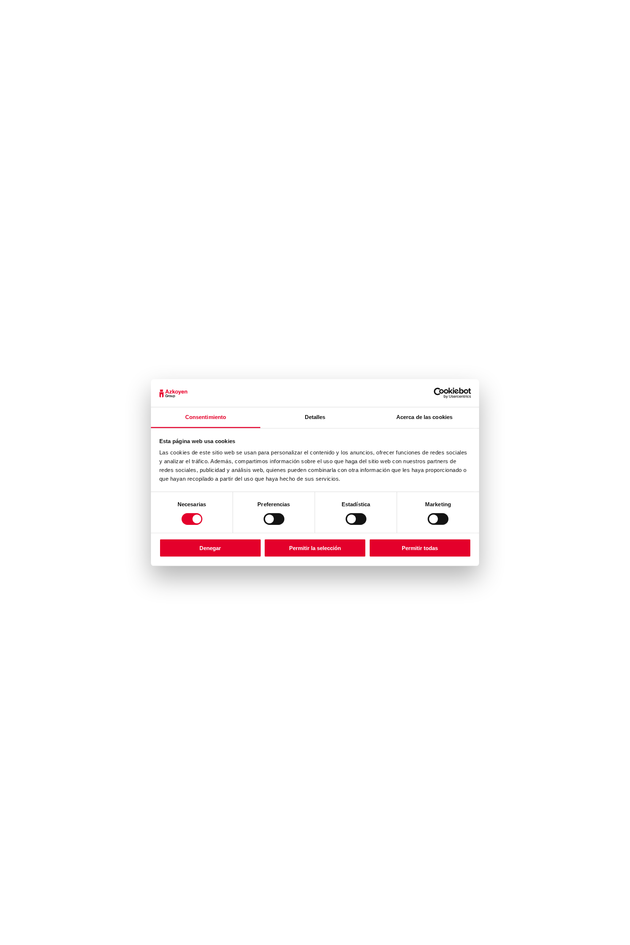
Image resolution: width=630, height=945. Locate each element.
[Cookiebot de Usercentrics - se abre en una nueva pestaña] (439, 393)
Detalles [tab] (315, 417)
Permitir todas (420, 548)
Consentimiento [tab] (205, 417)
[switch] (274, 519)
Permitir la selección (315, 548)
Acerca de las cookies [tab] (424, 417)
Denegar (210, 548)
